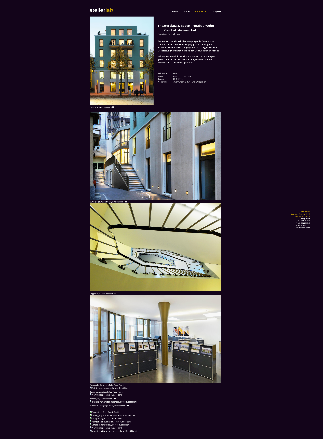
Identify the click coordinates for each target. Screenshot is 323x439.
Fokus (187, 11)
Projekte (217, 11)
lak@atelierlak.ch (303, 227)
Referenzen (201, 11)
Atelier (175, 11)
